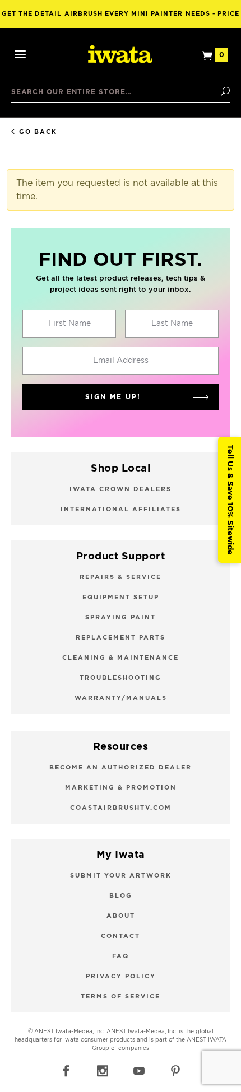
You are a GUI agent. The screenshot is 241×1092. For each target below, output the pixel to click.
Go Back (38, 132)
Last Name (172, 324)
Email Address (121, 361)
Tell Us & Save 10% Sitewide (230, 500)
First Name (69, 324)
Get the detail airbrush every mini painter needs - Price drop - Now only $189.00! (120, 19)
